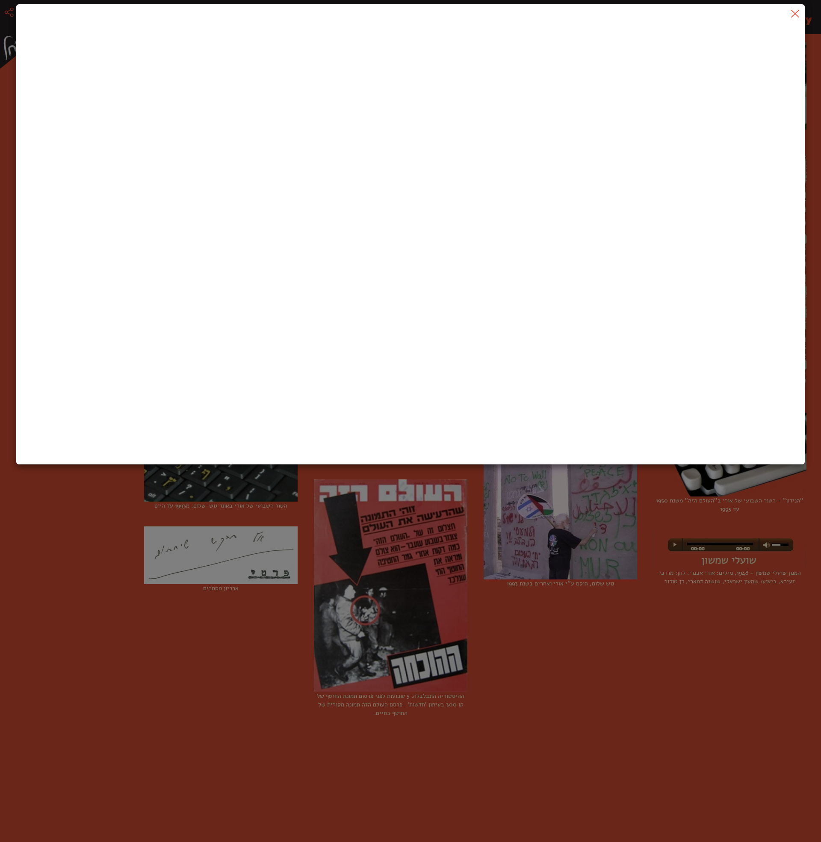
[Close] (795, 14)
